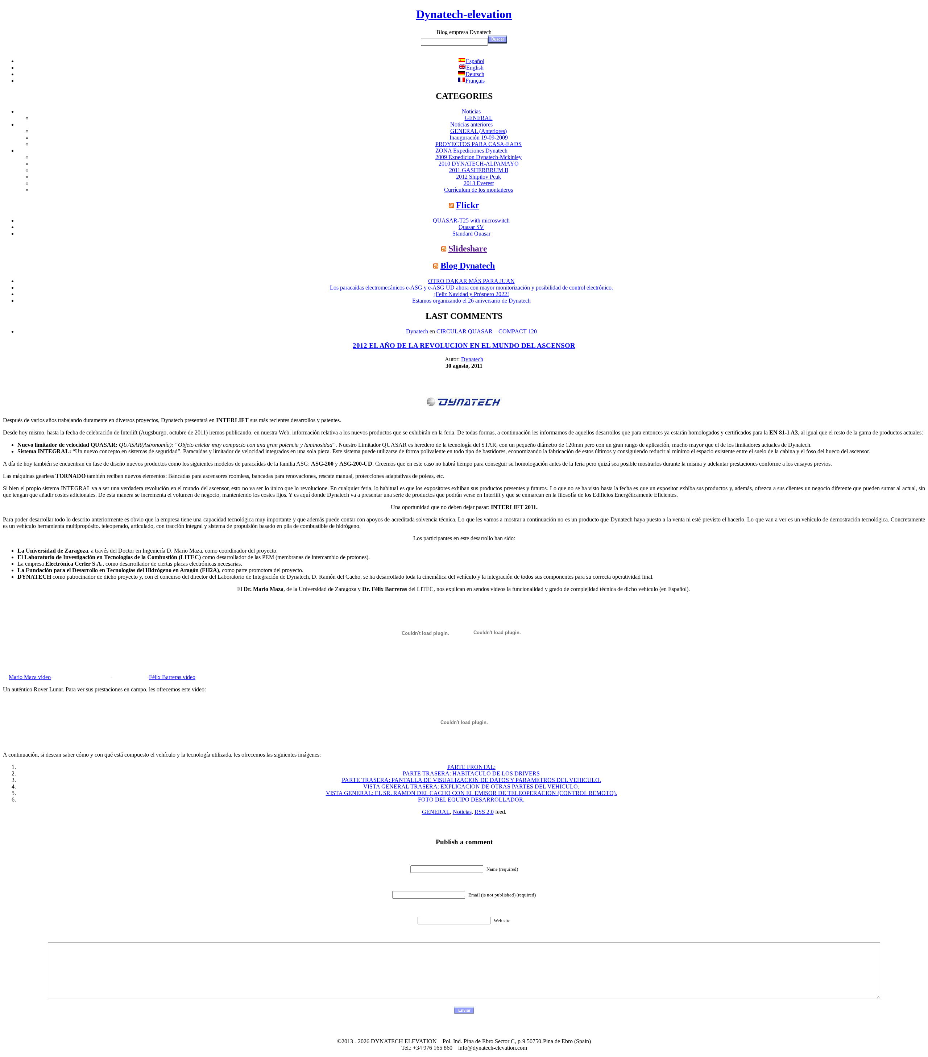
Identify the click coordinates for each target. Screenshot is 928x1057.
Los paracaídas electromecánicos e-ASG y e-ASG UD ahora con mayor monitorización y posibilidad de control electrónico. (471, 287)
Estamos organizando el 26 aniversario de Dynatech (471, 300)
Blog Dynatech (467, 265)
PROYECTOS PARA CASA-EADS (478, 144)
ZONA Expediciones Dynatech (471, 150)
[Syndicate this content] (451, 205)
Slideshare (467, 248)
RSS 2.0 (484, 812)
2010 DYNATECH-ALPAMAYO (479, 164)
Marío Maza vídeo (30, 677)
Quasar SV (471, 227)
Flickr (467, 205)
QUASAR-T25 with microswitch (471, 220)
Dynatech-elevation (464, 14)
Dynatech (417, 331)
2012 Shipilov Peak (478, 177)
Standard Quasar (471, 233)
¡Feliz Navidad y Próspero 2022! (471, 294)
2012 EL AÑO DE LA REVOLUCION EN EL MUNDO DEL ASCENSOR (464, 345)
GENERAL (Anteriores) (478, 131)
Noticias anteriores (471, 124)
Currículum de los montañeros (478, 190)
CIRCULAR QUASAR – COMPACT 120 (486, 331)
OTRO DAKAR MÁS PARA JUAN (471, 281)
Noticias (471, 111)
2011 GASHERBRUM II (478, 170)
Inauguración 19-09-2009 (479, 137)
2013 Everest (479, 183)
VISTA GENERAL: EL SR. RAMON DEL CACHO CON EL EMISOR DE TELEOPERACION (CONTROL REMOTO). (471, 793)
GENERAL (479, 118)
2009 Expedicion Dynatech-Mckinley (478, 157)
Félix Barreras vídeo (172, 677)
